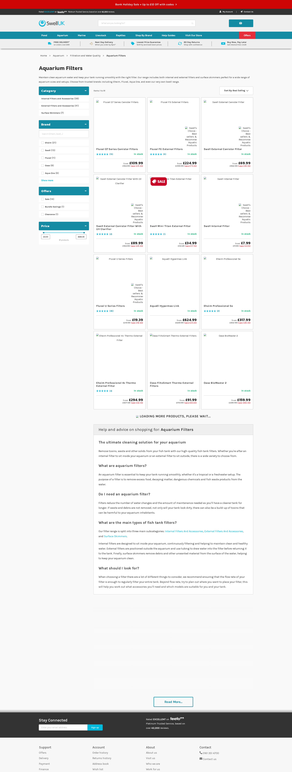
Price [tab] (45, 226)
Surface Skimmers (115, 536)
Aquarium (59, 55)
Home (43, 55)
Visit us (150, 758)
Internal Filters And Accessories (184, 531)
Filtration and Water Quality (85, 55)
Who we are (153, 763)
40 (111, 311)
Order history (100, 752)
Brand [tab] (45, 124)
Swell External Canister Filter (223, 149)
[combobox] (144, 23)
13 (111, 154)
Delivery (43, 758)
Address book (100, 763)
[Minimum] (43, 232)
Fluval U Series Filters (110, 305)
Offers (42, 752)
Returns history (101, 758)
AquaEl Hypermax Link (164, 305)
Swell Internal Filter (217, 226)
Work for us (153, 769)
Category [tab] (48, 91)
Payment (44, 763)
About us (151, 752)
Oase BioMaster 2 (215, 382)
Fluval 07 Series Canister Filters (117, 149)
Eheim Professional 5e (218, 305)
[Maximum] (84, 232)
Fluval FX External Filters (166, 149)
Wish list (97, 769)
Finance (44, 769)
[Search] (192, 23)
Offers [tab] (46, 191)
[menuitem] (44, 35)
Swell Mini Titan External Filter (170, 226)
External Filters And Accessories (223, 531)
